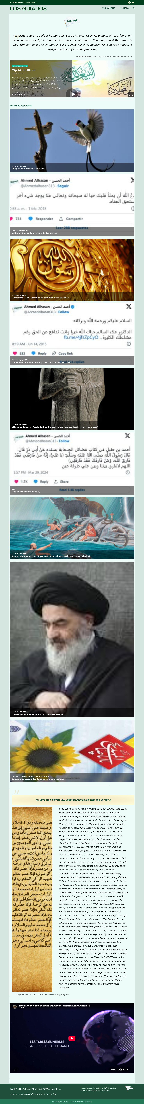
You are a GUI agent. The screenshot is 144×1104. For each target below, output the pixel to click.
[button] (129, 94)
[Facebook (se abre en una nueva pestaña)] (129, 2)
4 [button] (17, 94)
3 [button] (16, 94)
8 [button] (25, 94)
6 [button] (21, 94)
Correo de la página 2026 (20, 66)
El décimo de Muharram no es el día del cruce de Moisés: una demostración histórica (38, 71)
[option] (72, 78)
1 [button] (12, 94)
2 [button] (14, 94)
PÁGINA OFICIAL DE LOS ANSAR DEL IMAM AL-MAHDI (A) (35, 1089)
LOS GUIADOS (28, 9)
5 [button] (19, 94)
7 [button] (23, 94)
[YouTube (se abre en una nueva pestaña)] (132, 2)
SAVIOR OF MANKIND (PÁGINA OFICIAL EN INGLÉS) (33, 1094)
